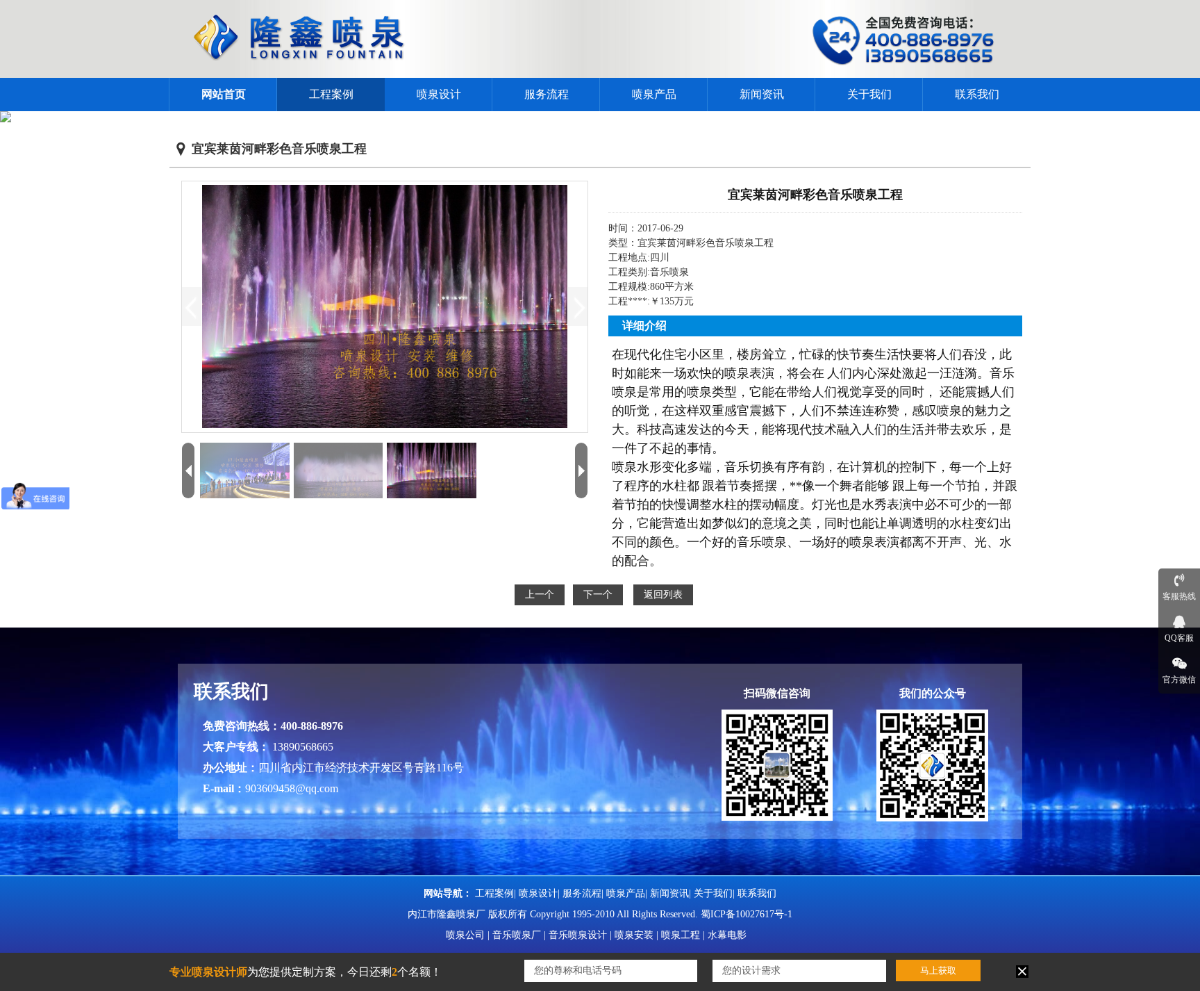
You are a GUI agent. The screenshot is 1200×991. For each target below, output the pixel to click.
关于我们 (869, 94)
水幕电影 (727, 935)
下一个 (597, 594)
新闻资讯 (762, 94)
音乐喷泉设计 (578, 935)
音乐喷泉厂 (516, 935)
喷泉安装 (634, 935)
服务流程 (546, 94)
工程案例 (331, 94)
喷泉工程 (680, 935)
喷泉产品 (654, 94)
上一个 (539, 594)
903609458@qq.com (291, 788)
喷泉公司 (465, 935)
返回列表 (663, 594)
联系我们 (977, 94)
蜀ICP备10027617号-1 (746, 914)
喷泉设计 (439, 94)
